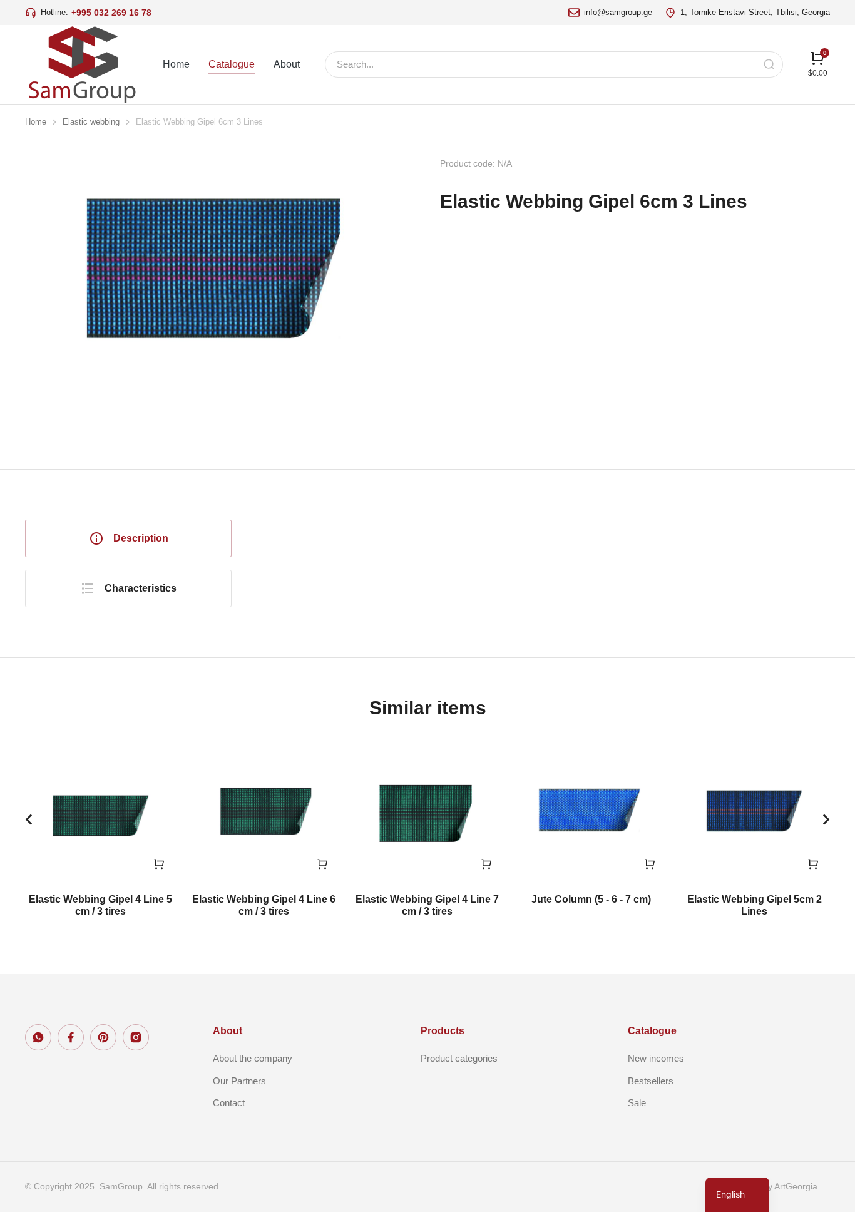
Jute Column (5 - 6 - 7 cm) (591, 899)
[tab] (128, 538)
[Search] (769, 64)
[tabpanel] (549, 551)
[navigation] (737, 1195)
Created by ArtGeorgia (773, 1186)
